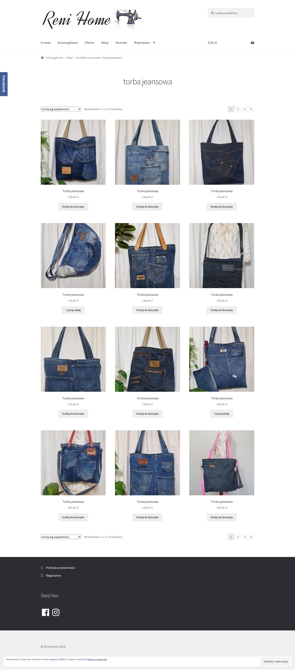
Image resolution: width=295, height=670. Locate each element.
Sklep (105, 43)
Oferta (89, 43)
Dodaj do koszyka (73, 206)
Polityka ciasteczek (97, 659)
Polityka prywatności (60, 568)
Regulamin (53, 575)
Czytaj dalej (73, 310)
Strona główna (68, 43)
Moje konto (142, 43)
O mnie (46, 43)
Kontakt (121, 43)
